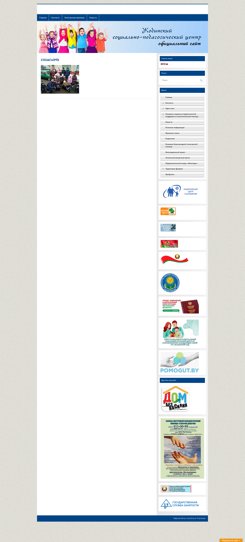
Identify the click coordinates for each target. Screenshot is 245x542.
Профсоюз (170, 174)
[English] (164, 64)
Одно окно (170, 108)
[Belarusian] (162, 64)
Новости (93, 17)
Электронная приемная (74, 17)
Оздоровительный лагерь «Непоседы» (181, 163)
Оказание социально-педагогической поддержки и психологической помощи (182, 115)
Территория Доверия (174, 169)
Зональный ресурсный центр (178, 158)
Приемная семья (172, 133)
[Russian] (167, 64)
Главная (42, 17)
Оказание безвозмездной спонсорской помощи (181, 145)
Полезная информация (175, 128)
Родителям (170, 139)
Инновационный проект (175, 152)
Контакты (55, 17)
